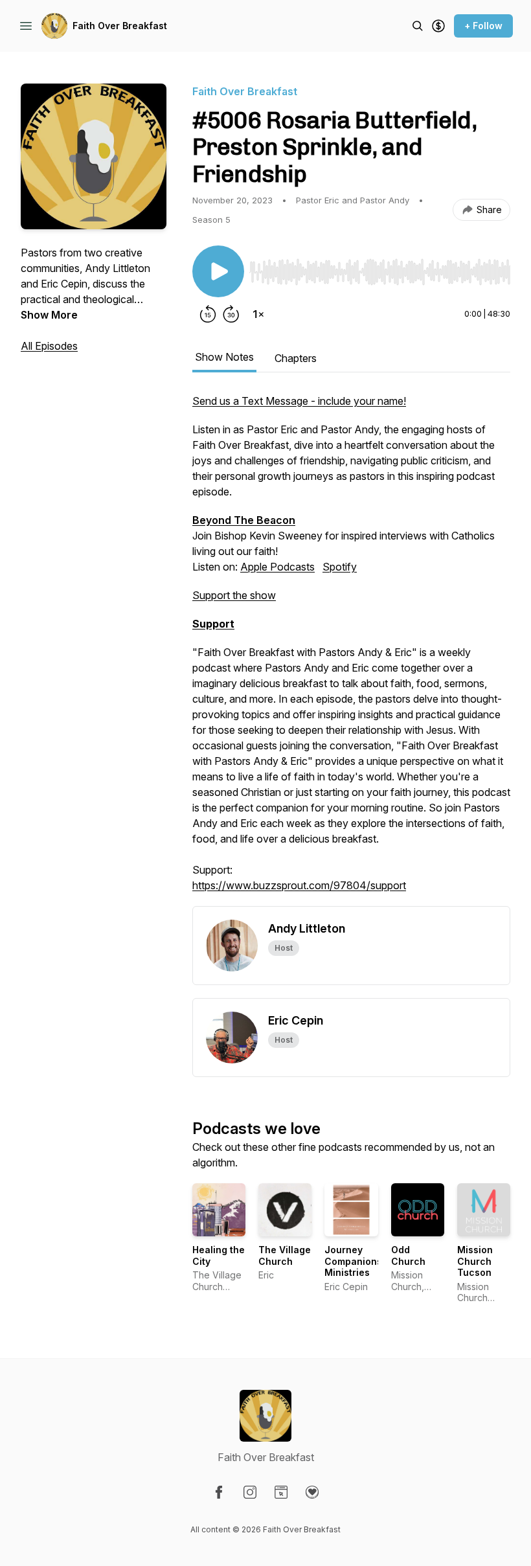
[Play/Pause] (218, 271)
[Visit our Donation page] (312, 1492)
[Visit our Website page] (281, 1492)
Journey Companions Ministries (353, 1261)
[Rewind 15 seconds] (208, 314)
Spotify (339, 566)
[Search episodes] (417, 26)
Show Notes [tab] (224, 356)
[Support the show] (438, 26)
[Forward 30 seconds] (231, 314)
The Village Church (284, 1255)
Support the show (234, 595)
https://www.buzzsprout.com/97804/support (299, 885)
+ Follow (483, 25)
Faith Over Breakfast (120, 25)
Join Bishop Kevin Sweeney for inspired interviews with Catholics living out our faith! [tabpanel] (351, 643)
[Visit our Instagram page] (249, 1492)
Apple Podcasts (277, 566)
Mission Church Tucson (475, 1261)
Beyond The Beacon (243, 520)
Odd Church (408, 1255)
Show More (49, 314)
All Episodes (49, 345)
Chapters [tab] (296, 358)
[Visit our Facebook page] (218, 1492)
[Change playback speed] (258, 314)
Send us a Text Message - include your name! (299, 400)
